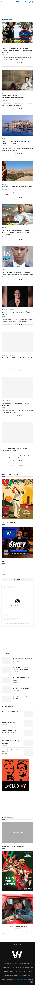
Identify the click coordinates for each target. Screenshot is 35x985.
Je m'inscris (17, 579)
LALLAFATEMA (14, 967)
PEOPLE (7, 975)
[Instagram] (30, 2)
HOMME (16, 975)
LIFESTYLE (29, 971)
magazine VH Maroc (22, 979)
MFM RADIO (21, 967)
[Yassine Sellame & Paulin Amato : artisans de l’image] (17, 432)
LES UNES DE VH (8, 963)
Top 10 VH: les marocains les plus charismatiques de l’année (22, 668)
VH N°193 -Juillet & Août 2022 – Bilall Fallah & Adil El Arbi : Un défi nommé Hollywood (17, 50)
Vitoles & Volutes (17, 832)
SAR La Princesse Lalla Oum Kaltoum (21, 697)
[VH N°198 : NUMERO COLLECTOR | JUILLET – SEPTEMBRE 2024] (6, 689)
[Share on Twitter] (17, 62)
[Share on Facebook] (15, 62)
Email (3, 571)
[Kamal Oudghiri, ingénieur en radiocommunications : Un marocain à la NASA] (6, 680)
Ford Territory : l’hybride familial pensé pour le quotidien (10, 721)
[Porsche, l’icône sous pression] (28, 714)
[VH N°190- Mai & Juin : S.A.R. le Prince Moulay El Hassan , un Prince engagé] (17, 256)
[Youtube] (32, 2)
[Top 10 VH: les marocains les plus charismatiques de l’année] (6, 670)
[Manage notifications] (31, 982)
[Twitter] (28, 2)
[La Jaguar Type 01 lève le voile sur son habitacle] (28, 752)
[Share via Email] (21, 62)
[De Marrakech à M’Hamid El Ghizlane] (17, 171)
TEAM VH (22, 963)
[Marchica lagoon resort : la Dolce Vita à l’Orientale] (17, 125)
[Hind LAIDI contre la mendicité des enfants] (17, 296)
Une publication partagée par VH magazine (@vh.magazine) (18, 623)
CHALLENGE (6, 967)
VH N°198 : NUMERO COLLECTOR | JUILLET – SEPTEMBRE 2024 (22, 687)
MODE (11, 975)
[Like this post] (13, 62)
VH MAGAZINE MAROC (24, 975)
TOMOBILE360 (29, 967)
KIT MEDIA (28, 963)
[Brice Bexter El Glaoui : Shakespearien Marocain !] (17, 80)
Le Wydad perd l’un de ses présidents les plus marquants (10, 731)
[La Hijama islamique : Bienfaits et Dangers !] (6, 660)
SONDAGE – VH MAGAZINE (10, 971)
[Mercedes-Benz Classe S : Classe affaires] (17, 387)
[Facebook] (25, 2)
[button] (3, 832)
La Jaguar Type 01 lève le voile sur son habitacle (11, 750)
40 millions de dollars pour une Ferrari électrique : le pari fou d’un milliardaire (11, 742)
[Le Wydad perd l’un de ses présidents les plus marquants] (28, 733)
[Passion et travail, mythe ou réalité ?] (17, 342)
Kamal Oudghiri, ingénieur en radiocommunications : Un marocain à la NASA (23, 679)
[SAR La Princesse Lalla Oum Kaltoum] (6, 699)
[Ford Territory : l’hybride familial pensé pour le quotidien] (28, 723)
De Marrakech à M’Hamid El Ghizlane (17, 187)
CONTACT (16, 963)
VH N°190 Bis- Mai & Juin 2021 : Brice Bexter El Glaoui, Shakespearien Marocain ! (15, 232)
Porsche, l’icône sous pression (10, 711)
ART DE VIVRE (21, 971)
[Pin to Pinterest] (19, 62)
